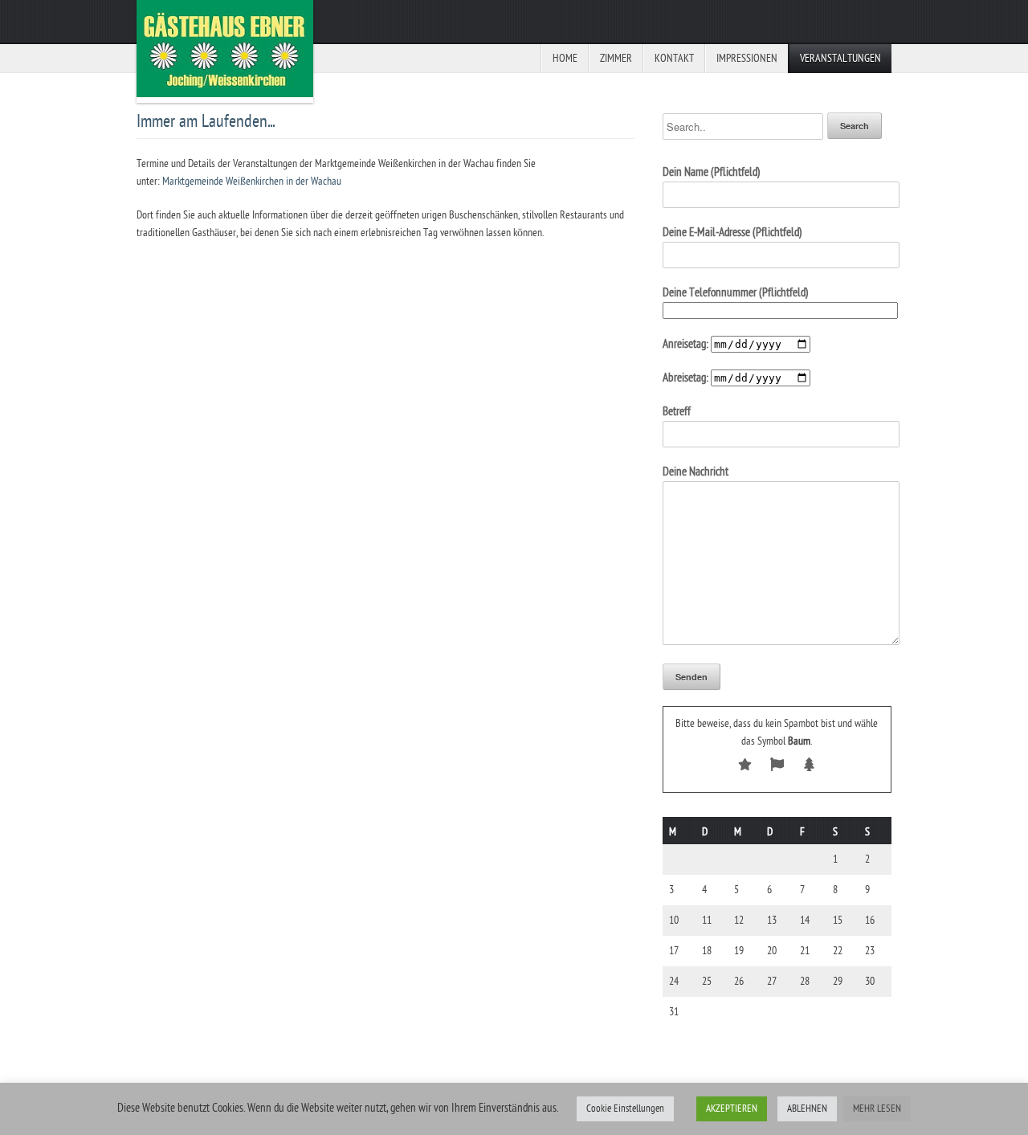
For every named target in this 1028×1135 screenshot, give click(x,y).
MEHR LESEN (877, 1108)
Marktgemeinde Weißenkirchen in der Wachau (251, 181)
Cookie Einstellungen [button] (625, 1108)
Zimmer (616, 58)
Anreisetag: (687, 344)
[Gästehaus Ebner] (225, 51)
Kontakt (674, 58)
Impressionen (746, 58)
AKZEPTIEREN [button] (731, 1108)
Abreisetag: (687, 378)
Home (565, 58)
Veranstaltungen (840, 58)
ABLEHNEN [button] (807, 1108)
